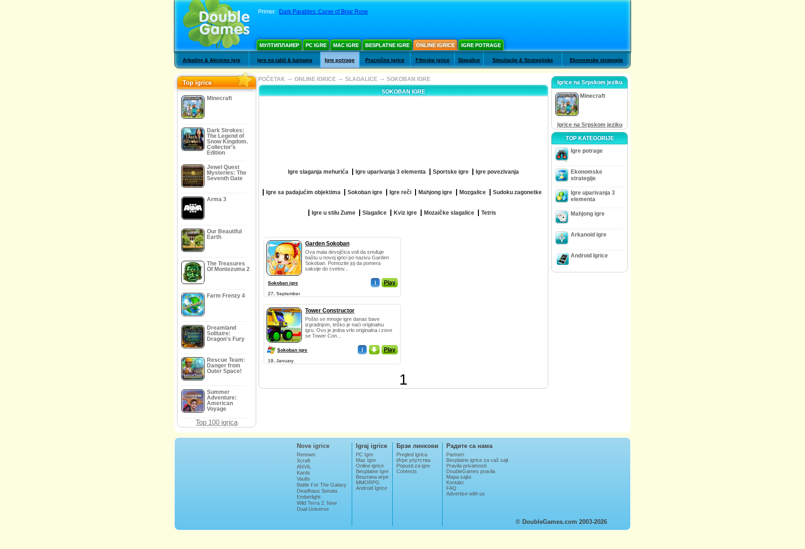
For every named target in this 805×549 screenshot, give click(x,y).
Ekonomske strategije (596, 60)
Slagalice (469, 60)
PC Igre (316, 45)
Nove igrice (313, 445)
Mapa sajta (458, 477)
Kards (303, 472)
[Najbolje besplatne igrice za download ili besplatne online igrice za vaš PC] (216, 25)
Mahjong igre (588, 213)
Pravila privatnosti (466, 465)
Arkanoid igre (589, 234)
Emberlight (309, 497)
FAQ (451, 488)
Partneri (455, 454)
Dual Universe (313, 509)
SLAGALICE (361, 79)
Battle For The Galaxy (322, 485)
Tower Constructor (330, 310)
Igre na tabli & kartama (284, 60)
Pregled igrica (411, 454)
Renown (306, 454)
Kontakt (455, 482)
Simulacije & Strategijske (522, 60)
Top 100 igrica (217, 422)
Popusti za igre (413, 465)
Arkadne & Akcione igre (211, 60)
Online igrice (435, 45)
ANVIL (304, 466)
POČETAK (271, 79)
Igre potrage (481, 45)
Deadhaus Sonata (317, 491)
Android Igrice (589, 255)
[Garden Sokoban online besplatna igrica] (284, 238)
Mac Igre (346, 45)
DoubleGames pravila (470, 471)
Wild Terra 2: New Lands (317, 505)
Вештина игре (372, 477)
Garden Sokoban (327, 243)
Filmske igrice (433, 60)
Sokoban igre (283, 282)
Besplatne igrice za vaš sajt (477, 460)
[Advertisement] (475, 295)
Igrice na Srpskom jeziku (589, 125)
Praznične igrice (384, 60)
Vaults (303, 478)
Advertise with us (465, 493)
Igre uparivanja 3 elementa (593, 196)
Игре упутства (413, 460)
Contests (406, 471)
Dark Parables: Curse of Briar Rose (323, 11)
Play (390, 282)
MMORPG (368, 482)
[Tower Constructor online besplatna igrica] (284, 305)
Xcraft (303, 460)
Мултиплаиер (279, 45)
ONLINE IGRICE (315, 79)
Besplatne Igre (387, 45)
